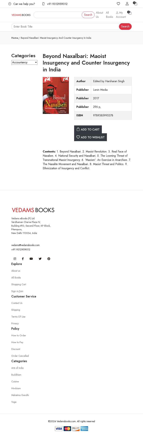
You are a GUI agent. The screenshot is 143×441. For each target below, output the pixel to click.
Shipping (15, 310)
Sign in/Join (17, 291)
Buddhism (16, 374)
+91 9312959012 (56, 4)
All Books (109, 15)
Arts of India (17, 368)
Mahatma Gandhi (20, 395)
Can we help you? (24, 4)
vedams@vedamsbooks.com (25, 245)
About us (15, 270)
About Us (99, 15)
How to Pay (17, 342)
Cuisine (15, 381)
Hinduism (16, 388)
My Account (121, 15)
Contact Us (16, 303)
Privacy (15, 323)
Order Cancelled (20, 356)
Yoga (13, 402)
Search (88, 15)
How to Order (18, 335)
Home (14, 38)
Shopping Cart (18, 284)
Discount (15, 349)
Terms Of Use (18, 316)
